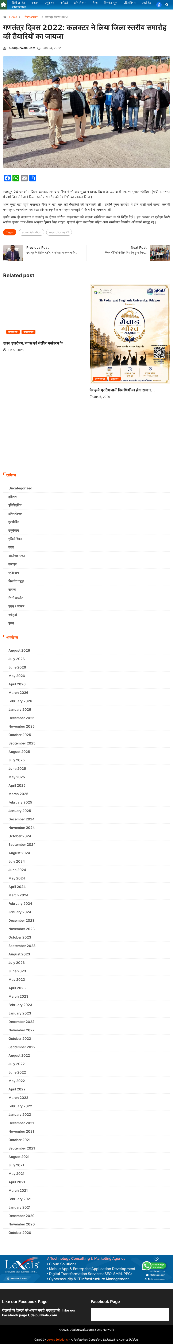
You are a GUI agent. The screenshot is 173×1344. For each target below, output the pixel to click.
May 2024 (16, 878)
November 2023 (21, 929)
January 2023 (19, 1013)
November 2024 (21, 827)
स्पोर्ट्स (12, 615)
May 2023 (16, 979)
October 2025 (19, 735)
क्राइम (12, 564)
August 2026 (19, 650)
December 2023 (21, 920)
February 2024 (20, 903)
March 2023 (18, 996)
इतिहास (13, 496)
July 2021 (16, 1165)
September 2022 (21, 1047)
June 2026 (17, 667)
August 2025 (19, 752)
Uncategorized (20, 488)
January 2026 (19, 709)
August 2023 (19, 954)
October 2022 (19, 1038)
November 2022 (21, 1030)
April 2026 (17, 684)
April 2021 (16, 1182)
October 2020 (19, 1233)
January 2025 (19, 811)
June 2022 (17, 1072)
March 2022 (18, 1097)
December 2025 (21, 718)
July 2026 (16, 659)
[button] (166, 4)
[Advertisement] (86, 438)
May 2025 (16, 777)
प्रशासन (13, 572)
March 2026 (18, 692)
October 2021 (19, 1140)
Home (13, 17)
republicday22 (59, 232)
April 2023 (17, 988)
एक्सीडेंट (13, 522)
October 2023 (19, 937)
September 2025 (21, 743)
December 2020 (21, 1216)
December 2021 (21, 1123)
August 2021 (19, 1157)
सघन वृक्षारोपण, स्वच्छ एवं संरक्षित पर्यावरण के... (34, 343)
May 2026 (16, 676)
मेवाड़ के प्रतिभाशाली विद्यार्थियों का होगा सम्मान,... (122, 390)
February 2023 (20, 1005)
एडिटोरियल (15, 539)
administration (31, 232)
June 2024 (17, 870)
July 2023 (16, 962)
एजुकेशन (115, 378)
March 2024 (18, 895)
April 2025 (17, 785)
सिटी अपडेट (31, 17)
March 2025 (18, 794)
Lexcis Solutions (57, 1339)
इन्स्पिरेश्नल (29, 332)
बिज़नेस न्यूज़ (16, 581)
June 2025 (17, 768)
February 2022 (20, 1106)
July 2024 (16, 861)
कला (11, 547)
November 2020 (21, 1224)
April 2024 (17, 887)
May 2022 (16, 1081)
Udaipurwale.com (22, 48)
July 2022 (16, 1064)
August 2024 (19, 853)
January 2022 (19, 1114)
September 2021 (21, 1148)
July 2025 (16, 760)
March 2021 (18, 1190)
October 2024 (19, 836)
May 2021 (16, 1173)
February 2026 (20, 701)
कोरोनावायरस (16, 556)
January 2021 (19, 1207)
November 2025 (21, 726)
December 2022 (21, 1022)
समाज (12, 589)
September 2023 (21, 946)
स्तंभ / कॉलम (16, 606)
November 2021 (21, 1131)
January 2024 (19, 912)
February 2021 (20, 1199)
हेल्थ (11, 623)
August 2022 (19, 1055)
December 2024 (21, 819)
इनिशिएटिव (13, 332)
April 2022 (17, 1089)
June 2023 (17, 971)
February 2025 (20, 802)
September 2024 (22, 844)
